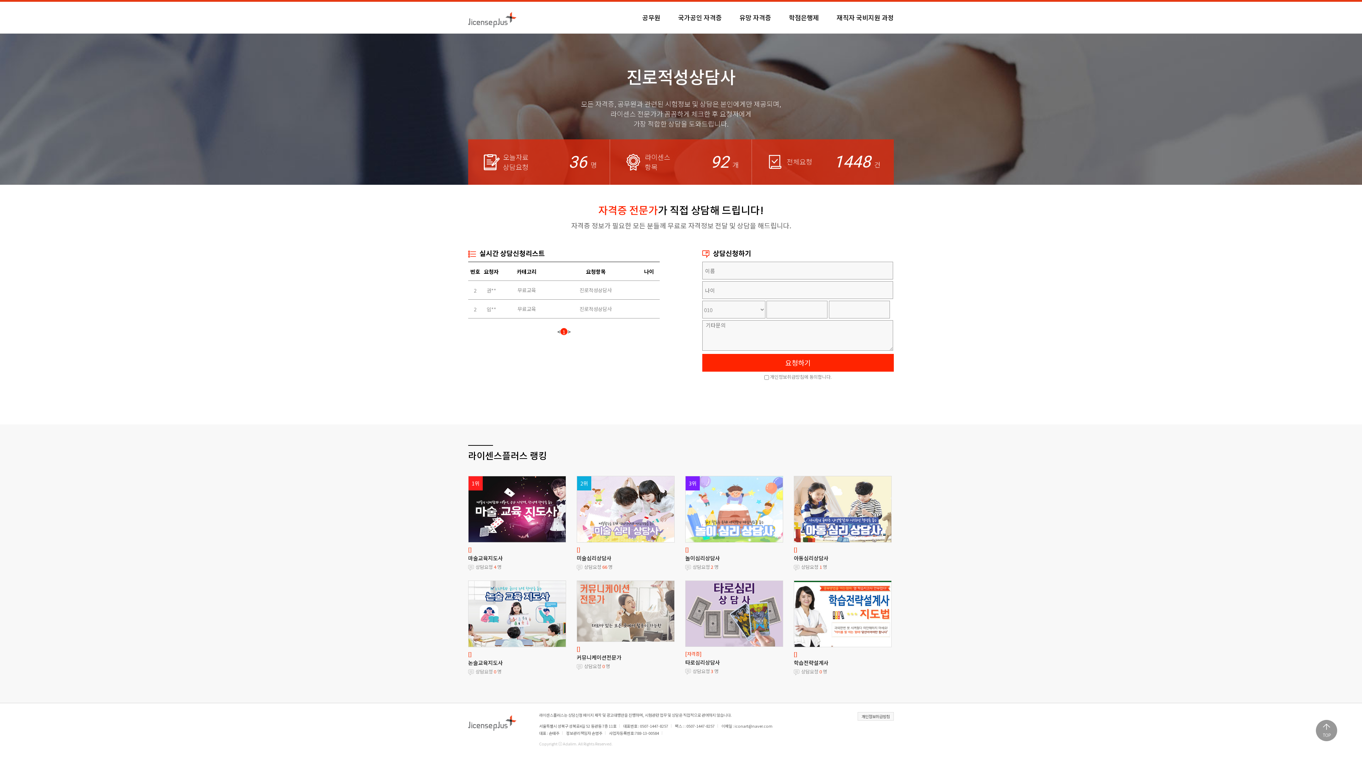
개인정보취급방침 (876, 716)
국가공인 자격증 (700, 17)
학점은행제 (804, 17)
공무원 (651, 17)
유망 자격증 (755, 17)
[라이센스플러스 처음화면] (492, 17)
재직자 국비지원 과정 (865, 17)
